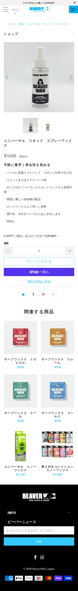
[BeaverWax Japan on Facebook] (35, 557)
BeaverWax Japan (43, 569)
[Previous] (7, 77)
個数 (6, 243)
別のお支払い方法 (39, 281)
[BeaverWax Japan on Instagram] (42, 557)
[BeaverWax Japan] (39, 9)
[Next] (70, 77)
